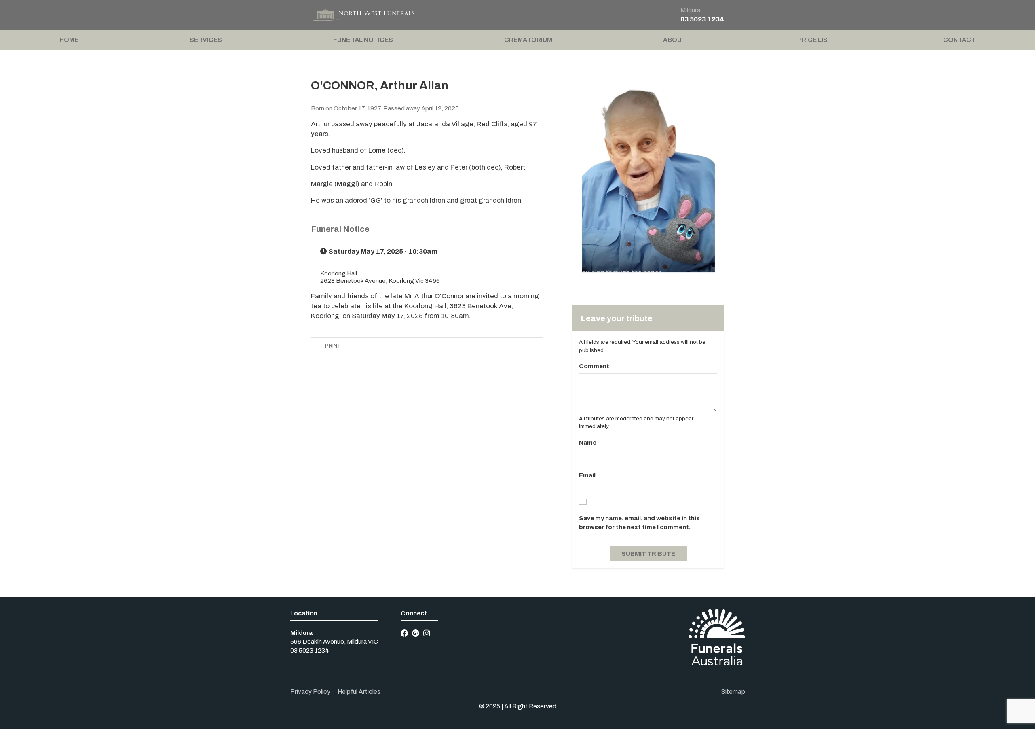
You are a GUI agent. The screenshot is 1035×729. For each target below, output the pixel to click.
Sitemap (733, 691)
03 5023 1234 (702, 19)
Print (332, 346)
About (674, 39)
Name (587, 442)
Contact (959, 39)
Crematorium (528, 39)
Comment (594, 366)
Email (587, 475)
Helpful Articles (359, 691)
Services (206, 39)
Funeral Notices (363, 39)
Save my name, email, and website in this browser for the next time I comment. (639, 522)
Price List (814, 39)
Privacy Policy (310, 691)
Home (68, 39)
